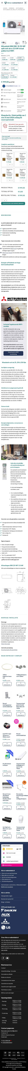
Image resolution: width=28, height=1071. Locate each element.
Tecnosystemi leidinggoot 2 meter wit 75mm (20, 766)
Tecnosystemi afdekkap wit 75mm (20, 828)
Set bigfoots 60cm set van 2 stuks (7, 828)
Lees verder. (4, 950)
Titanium (13, 76)
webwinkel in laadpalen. (20, 948)
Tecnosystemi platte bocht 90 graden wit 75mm (20, 706)
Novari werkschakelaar (21, 734)
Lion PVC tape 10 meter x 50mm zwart (7, 735)
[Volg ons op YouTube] (7, 958)
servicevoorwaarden (11, 1065)
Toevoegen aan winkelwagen (13, 203)
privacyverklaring (16, 1063)
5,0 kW (5, 63)
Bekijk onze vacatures (7, 887)
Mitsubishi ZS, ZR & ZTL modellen (14, 9)
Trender (14, 1069)
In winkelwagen (7, 807)
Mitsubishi (19, 8)
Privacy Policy (21, 1058)
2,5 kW (12, 58)
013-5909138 (6, 1040)
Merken (11, 8)
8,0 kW (14, 68)
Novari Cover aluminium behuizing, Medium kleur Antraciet (7, 797)
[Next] (24, 25)
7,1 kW (5, 68)
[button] (2, 3)
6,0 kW (14, 63)
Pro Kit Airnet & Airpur (7, 764)
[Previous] (3, 25)
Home (5, 8)
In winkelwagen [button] (7, 684)
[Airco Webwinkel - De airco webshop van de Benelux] (13, 2)
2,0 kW (4, 58)
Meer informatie (5, 644)
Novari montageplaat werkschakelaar (7, 705)
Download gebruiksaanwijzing (9, 650)
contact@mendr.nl (7, 1042)
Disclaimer (14, 1059)
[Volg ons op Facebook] (3, 958)
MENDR (6, 948)
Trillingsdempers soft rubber (21, 675)
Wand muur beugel (7, 252)
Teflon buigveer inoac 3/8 (7, 676)
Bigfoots (13, 248)
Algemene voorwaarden (9, 1058)
